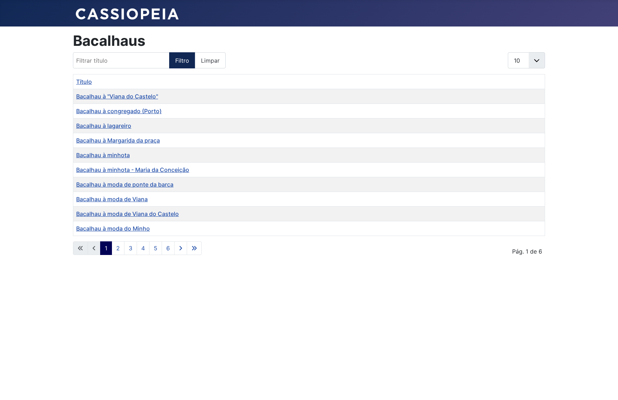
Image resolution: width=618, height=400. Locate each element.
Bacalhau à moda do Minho (113, 228)
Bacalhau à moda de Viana (112, 199)
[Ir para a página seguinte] (180, 248)
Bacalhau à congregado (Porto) (119, 111)
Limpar (210, 60)
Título (84, 81)
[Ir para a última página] (194, 248)
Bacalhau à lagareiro (103, 125)
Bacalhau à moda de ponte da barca (124, 184)
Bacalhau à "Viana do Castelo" (117, 96)
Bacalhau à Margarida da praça (118, 140)
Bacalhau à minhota (103, 155)
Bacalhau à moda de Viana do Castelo (127, 213)
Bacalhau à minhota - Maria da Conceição (132, 169)
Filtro (182, 60)
